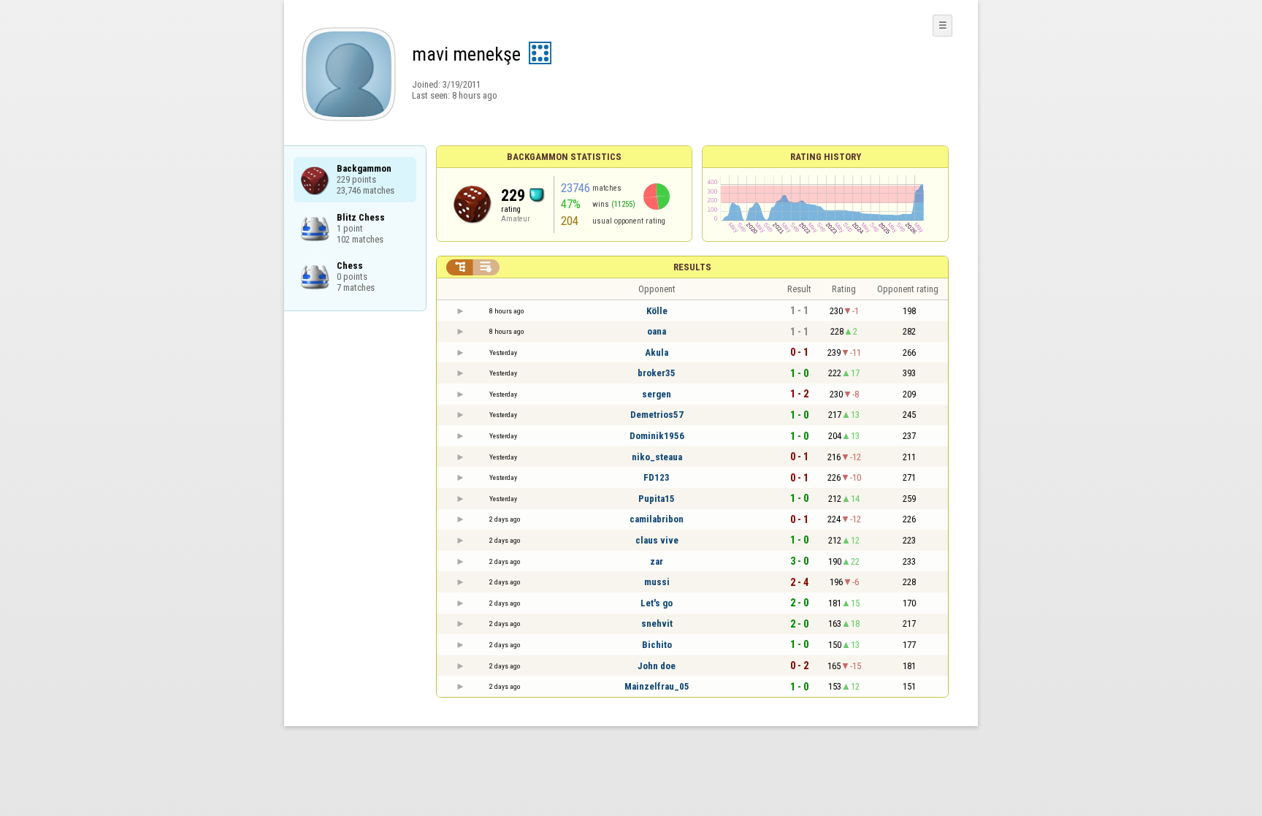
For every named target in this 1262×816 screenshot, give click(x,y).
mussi (657, 581)
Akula (656, 352)
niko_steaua (657, 456)
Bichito (657, 644)
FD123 (656, 477)
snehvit (657, 623)
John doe (657, 665)
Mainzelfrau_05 (656, 686)
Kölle (657, 310)
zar (656, 561)
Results (692, 267)
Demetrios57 (657, 414)
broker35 (657, 372)
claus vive (656, 540)
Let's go (656, 603)
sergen (656, 394)
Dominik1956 (657, 435)
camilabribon (657, 519)
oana (656, 331)
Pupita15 (656, 498)
